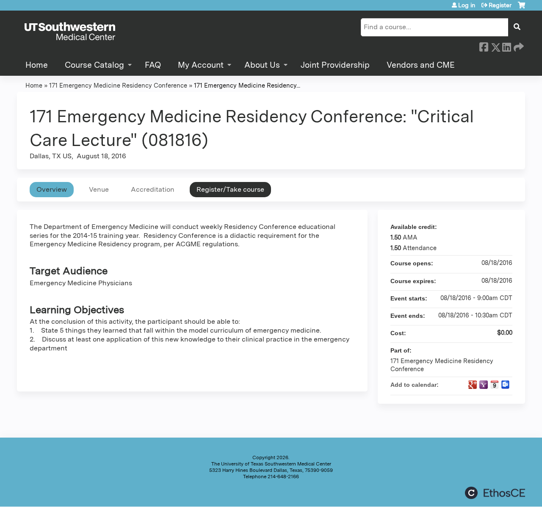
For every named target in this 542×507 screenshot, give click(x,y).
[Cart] (521, 8)
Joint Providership (335, 65)
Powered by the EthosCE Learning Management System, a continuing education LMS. (495, 493)
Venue (99, 189)
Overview (51, 189)
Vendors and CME (421, 65)
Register (500, 5)
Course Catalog (94, 65)
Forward (518, 46)
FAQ (153, 65)
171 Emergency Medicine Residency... (247, 85)
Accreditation (152, 189)
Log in (466, 5)
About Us (262, 65)
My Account (201, 65)
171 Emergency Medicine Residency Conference (118, 85)
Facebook (483, 46)
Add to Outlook (505, 384)
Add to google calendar (472, 384)
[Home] (70, 32)
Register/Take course (230, 189)
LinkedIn (506, 46)
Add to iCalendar (494, 384)
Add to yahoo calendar (483, 384)
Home (36, 65)
